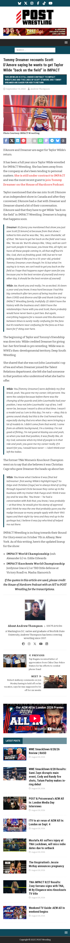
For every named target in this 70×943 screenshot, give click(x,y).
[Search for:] (35, 50)
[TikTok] (44, 3)
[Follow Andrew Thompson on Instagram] (27, 643)
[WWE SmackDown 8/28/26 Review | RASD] (14, 753)
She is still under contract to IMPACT (39, 175)
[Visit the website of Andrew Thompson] (23, 643)
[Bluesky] (19, 3)
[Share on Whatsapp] (40, 141)
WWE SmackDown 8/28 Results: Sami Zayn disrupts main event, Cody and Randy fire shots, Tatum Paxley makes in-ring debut (47, 776)
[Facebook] (38, 3)
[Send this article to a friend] (29, 141)
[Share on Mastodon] (46, 141)
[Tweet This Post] (12, 141)
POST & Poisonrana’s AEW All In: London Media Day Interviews (46, 802)
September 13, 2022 (16, 89)
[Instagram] (32, 3)
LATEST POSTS (13, 740)
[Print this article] (35, 141)
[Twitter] (26, 3)
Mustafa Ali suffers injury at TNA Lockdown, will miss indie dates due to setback (47, 844)
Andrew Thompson (40, 89)
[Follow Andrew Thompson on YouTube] (39, 643)
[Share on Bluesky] (58, 141)
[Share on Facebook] (6, 141)
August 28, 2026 (38, 757)
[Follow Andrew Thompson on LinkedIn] (45, 643)
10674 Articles (54, 626)
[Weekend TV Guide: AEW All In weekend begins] (14, 912)
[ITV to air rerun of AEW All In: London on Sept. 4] (14, 825)
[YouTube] (50, 3)
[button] (65, 42)
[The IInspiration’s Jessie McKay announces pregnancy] (14, 867)
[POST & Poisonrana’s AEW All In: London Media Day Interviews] (14, 803)
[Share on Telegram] (52, 141)
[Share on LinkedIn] (17, 141)
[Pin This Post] (23, 141)
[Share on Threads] (63, 141)
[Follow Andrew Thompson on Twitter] (33, 643)
